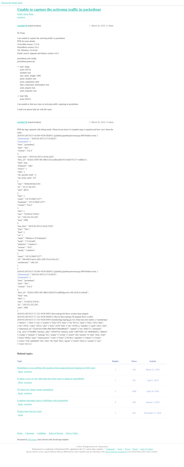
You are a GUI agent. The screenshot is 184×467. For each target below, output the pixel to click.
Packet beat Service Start (29, 411)
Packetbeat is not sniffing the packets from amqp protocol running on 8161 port (56, 367)
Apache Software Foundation (115, 452)
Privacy (128, 449)
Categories (29, 433)
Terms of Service (56, 433)
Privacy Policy (72, 433)
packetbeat (21, 17)
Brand (135, 449)
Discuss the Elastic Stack (11, 3)
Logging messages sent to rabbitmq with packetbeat (42, 400)
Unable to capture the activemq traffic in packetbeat (59, 9)
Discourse (32, 439)
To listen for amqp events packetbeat (35, 389)
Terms (119, 449)
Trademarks (110, 449)
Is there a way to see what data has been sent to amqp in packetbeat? (50, 378)
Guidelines (41, 433)
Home (19, 433)
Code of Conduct (146, 449)
